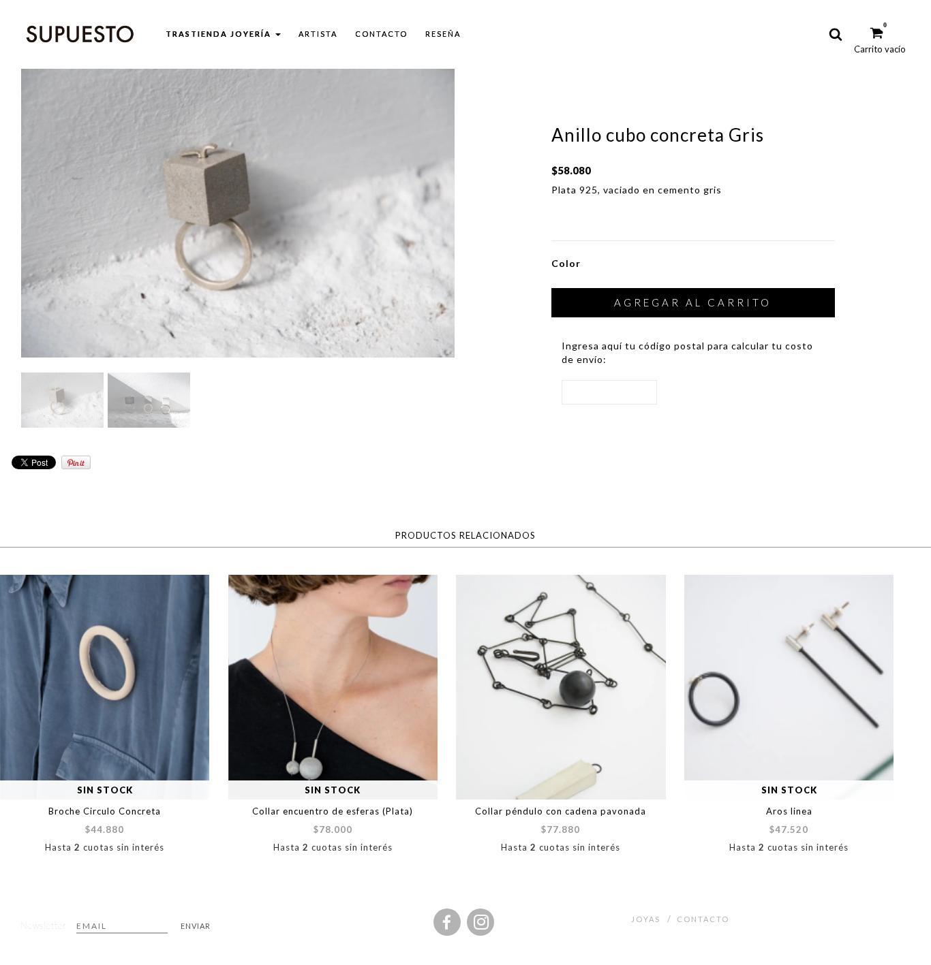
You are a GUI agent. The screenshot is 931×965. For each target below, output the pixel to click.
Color (566, 263)
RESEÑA (443, 33)
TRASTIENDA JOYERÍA (220, 33)
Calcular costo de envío (718, 392)
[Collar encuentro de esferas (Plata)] (333, 687)
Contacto (381, 33)
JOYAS (645, 919)
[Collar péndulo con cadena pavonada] (560, 687)
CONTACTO (703, 919)
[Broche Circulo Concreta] (104, 687)
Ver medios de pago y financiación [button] (634, 219)
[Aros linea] (789, 687)
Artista (318, 33)
